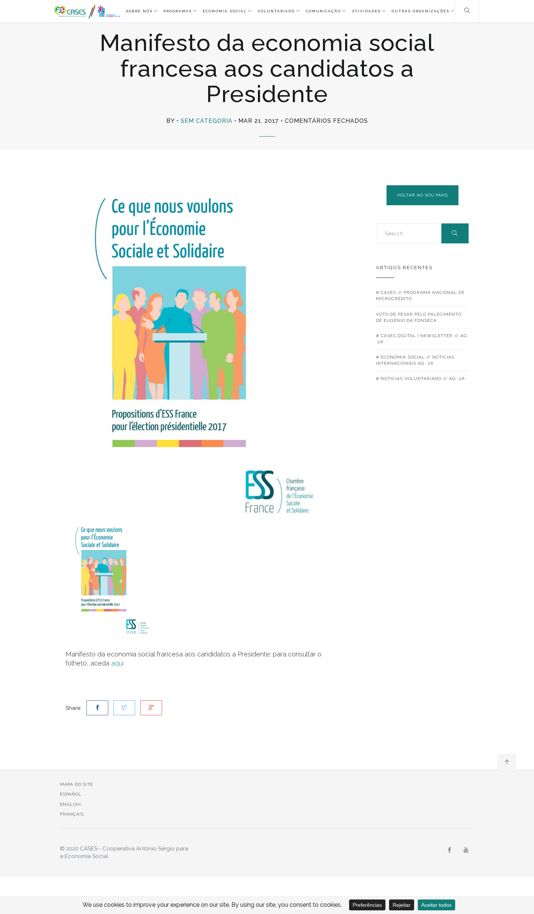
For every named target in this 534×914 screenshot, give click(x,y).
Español (70, 794)
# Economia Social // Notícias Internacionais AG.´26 (415, 360)
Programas (177, 11)
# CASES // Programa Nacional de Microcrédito (420, 295)
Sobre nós (139, 11)
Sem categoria (206, 120)
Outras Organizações (420, 11)
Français (72, 814)
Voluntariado (276, 11)
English (70, 804)
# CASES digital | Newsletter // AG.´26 (422, 338)
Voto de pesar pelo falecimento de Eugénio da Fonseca (418, 317)
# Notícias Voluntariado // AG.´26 (420, 378)
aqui (117, 663)
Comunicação (323, 11)
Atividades (366, 11)
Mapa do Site (76, 784)
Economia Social (225, 11)
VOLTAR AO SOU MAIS (422, 195)
